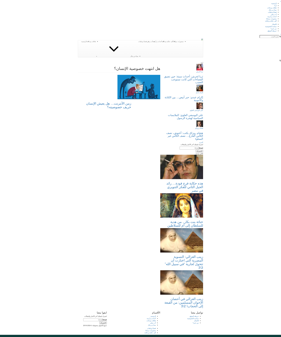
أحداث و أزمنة (272, 16)
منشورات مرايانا (271, 19)
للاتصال (274, 24)
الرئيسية (274, 3)
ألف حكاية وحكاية (271, 21)
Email (201, 148)
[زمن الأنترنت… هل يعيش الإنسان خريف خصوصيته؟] (138, 87)
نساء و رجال (273, 10)
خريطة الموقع (272, 31)
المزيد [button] (201, 142)
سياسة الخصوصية (271, 26)
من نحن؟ (274, 28)
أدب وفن (274, 14)
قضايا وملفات (272, 12)
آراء (275, 5)
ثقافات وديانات (272, 8)
